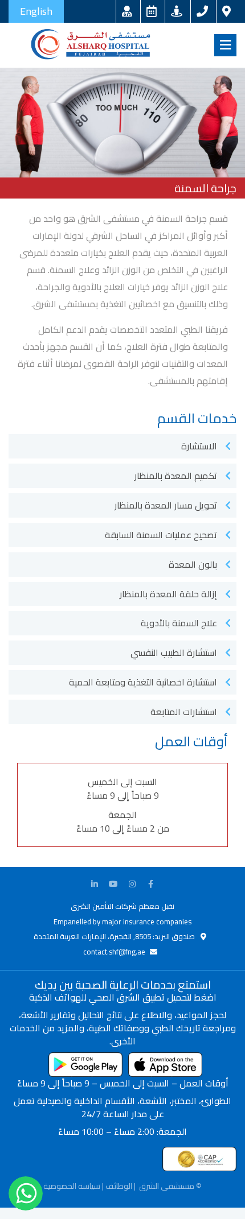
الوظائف (118, 1186)
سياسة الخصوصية (71, 1186)
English (36, 11)
